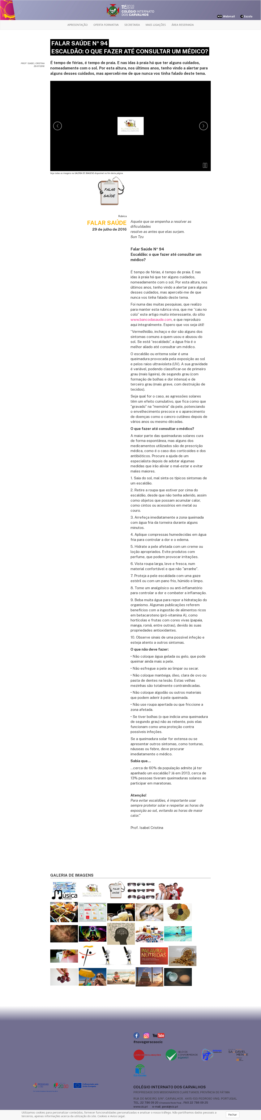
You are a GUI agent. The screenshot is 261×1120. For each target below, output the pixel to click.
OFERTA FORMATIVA (106, 25)
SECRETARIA (132, 25)
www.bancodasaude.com (151, 319)
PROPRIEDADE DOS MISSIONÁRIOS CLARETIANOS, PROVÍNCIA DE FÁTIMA (181, 1092)
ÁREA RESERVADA (183, 25)
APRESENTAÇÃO (77, 25)
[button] (205, 165)
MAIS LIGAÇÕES (156, 25)
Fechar (232, 1114)
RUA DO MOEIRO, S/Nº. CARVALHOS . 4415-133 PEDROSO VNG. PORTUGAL (185, 1098)
